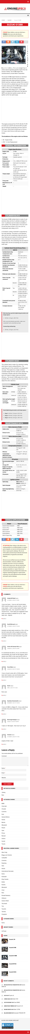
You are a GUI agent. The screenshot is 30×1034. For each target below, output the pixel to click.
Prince (3, 833)
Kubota (3, 884)
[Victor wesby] (2, 1002)
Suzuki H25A (12, 972)
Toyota (3, 844)
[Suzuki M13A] (5, 965)
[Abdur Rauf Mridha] (2, 1006)
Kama (3, 873)
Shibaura (4, 898)
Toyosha (4, 909)
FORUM (5, 34)
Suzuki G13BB (13, 955)
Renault (4, 835)
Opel (3, 830)
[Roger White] (2, 1009)
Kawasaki (4, 876)
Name (3, 768)
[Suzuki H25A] (5, 973)
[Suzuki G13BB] (5, 957)
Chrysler (4, 809)
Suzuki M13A (12, 963)
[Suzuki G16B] (5, 949)
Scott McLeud (11, 624)
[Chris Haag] (2, 999)
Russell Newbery (6, 895)
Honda (3, 819)
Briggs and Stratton (7, 855)
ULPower (4, 931)
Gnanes (9, 734)
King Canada (5, 879)
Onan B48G (17, 1002)
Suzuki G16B (12, 947)
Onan (3, 890)
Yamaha (4, 911)
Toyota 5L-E (20, 1006)
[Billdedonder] (2, 1013)
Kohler (3, 882)
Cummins (4, 811)
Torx (3, 906)
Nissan (3, 827)
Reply (4, 618)
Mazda (3, 822)
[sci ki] (2, 995)
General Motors (6, 817)
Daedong (4, 863)
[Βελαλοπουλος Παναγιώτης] (2, 984)
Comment (4, 756)
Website (4, 777)
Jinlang (3, 792)
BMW (3, 803)
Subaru (3, 838)
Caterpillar (4, 857)
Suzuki (3, 841)
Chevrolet (4, 806)
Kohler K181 (15, 999)
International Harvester (8, 871)
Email (3, 773)
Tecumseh (4, 903)
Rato (3, 795)
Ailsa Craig (4, 852)
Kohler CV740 (16, 1009)
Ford (3, 814)
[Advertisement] (15, 109)
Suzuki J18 (12, 939)
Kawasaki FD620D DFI (19, 1013)
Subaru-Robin (5, 900)
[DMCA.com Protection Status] (8, 1028)
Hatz (3, 865)
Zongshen (4, 914)
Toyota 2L (11, 995)
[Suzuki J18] (5, 941)
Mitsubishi (4, 825)
